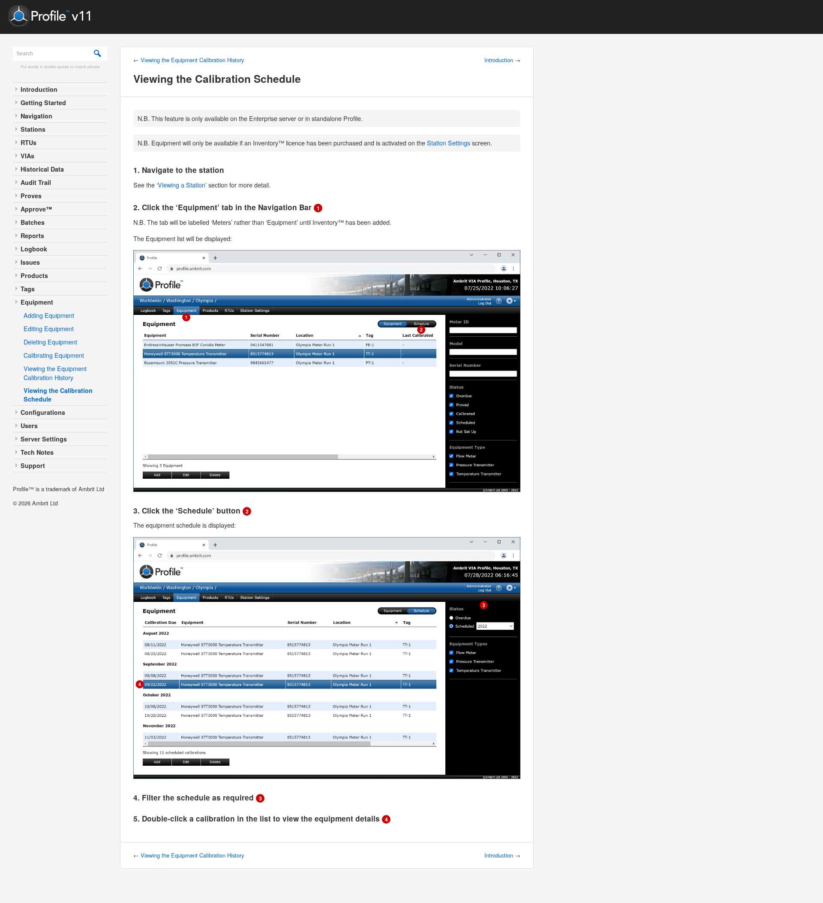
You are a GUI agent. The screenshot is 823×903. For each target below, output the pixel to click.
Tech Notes (37, 452)
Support (33, 465)
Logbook (34, 249)
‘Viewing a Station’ (181, 184)
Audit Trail (36, 182)
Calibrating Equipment (54, 354)
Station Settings (448, 142)
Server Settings (44, 439)
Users (29, 425)
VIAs (27, 155)
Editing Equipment (49, 328)
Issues (30, 262)
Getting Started (43, 102)
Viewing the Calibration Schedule (58, 394)
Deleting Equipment (50, 341)
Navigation (36, 116)
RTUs (28, 142)
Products (34, 275)
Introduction (39, 89)
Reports (32, 235)
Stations (33, 129)
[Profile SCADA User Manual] (54, 24)
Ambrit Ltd (45, 503)
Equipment (37, 302)
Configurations (43, 412)
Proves (31, 195)
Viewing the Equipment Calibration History (55, 373)
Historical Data (42, 169)
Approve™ (36, 209)
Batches (33, 222)
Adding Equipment (49, 315)
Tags (28, 288)
